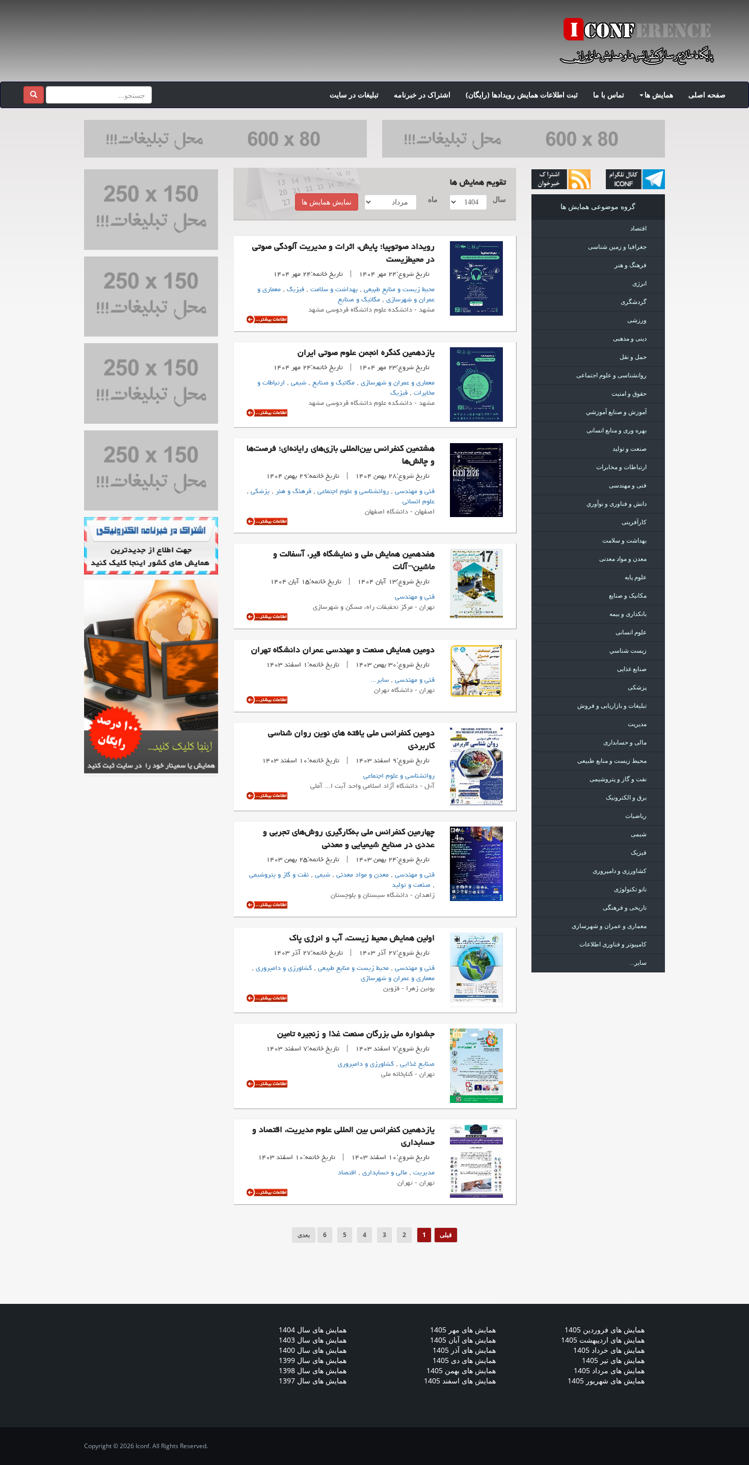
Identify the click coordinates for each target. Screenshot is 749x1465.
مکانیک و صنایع (359, 300)
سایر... (379, 680)
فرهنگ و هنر (292, 491)
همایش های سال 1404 (312, 1329)
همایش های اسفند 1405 (460, 1380)
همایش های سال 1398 (312, 1370)
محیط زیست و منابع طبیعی (398, 290)
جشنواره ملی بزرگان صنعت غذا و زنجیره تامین (356, 1035)
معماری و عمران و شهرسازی (397, 383)
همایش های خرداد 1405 (609, 1350)
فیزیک (294, 290)
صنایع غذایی (416, 1064)
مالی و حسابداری (383, 1173)
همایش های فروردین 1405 (605, 1329)
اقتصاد (347, 1173)
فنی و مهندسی (414, 491)
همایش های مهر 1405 (463, 1329)
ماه (432, 199)
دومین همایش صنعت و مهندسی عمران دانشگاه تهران (343, 651)
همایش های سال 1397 (312, 1380)
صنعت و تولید (411, 885)
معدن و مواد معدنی (361, 875)
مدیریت (423, 1173)
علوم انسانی (419, 502)
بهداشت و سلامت (333, 290)
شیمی (297, 383)
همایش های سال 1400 (312, 1350)
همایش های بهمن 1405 (461, 1370)
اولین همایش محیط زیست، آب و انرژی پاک (362, 939)
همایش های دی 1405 (464, 1360)
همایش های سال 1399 (312, 1360)
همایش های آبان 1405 (463, 1340)
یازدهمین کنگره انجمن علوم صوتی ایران (366, 353)
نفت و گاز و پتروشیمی (279, 875)
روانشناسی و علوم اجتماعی (352, 491)
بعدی (304, 1234)
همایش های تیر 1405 (613, 1360)
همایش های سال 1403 (312, 1340)
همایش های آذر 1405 (464, 1350)
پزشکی (259, 491)
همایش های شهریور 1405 (606, 1380)
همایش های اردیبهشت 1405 (603, 1340)
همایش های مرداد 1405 (609, 1370)
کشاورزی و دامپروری (283, 968)
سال (500, 199)
